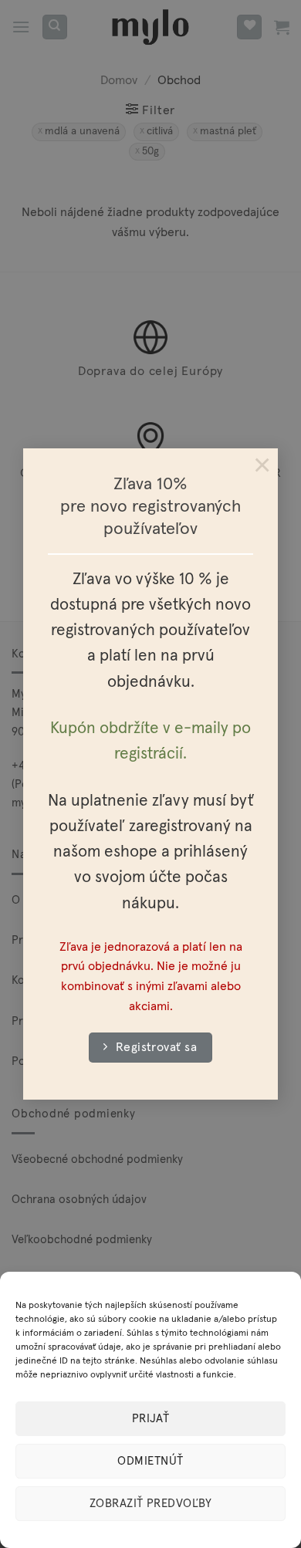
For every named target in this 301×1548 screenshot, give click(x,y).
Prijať (151, 1419)
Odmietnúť (150, 1461)
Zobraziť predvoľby (150, 1503)
